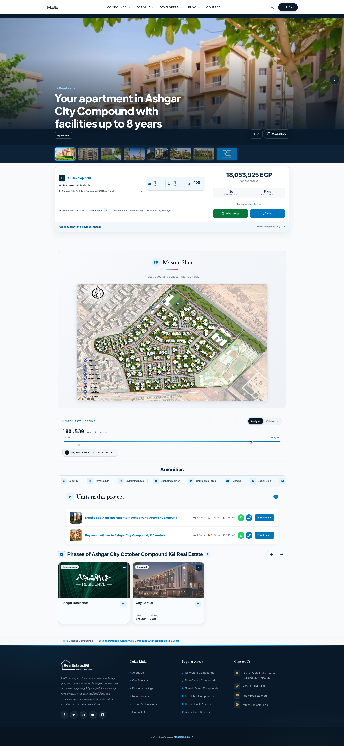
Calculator (272, 421)
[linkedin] (102, 715)
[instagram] (83, 715)
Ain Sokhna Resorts (197, 712)
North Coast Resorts (198, 704)
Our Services (140, 680)
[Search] (272, 7)
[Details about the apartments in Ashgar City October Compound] (172, 517)
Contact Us (139, 712)
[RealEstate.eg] (52, 7)
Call (269, 213)
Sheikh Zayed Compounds (201, 688)
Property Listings (142, 688)
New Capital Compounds (200, 680)
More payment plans (247, 204)
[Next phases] (282, 554)
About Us (138, 672)
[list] (172, 481)
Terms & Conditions (144, 704)
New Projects (140, 696)
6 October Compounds (79, 640)
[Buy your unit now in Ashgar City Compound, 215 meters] (172, 535)
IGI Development (79, 178)
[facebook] (64, 715)
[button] (172, 343)
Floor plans (98, 210)
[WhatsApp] (241, 517)
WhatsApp (232, 213)
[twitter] (74, 715)
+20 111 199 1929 (254, 686)
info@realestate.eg (255, 695)
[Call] (249, 517)
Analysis (256, 421)
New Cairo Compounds (199, 672)
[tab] (65, 154)
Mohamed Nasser (183, 736)
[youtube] (93, 715)
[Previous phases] (271, 554)
